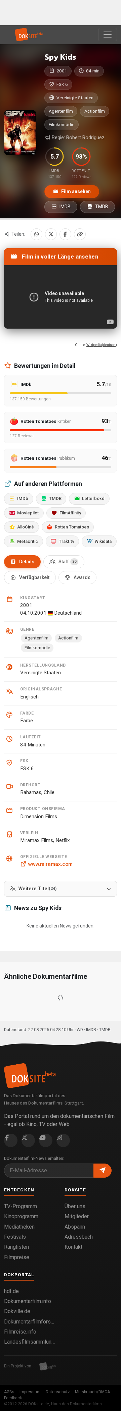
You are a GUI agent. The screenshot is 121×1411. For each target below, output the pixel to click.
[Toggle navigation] (107, 34)
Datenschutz (58, 1392)
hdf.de (11, 1291)
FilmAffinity (70, 512)
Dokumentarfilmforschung (30, 1321)
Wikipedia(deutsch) (101, 345)
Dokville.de (17, 1311)
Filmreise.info (20, 1332)
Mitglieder (77, 1216)
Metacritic (27, 541)
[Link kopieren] (80, 234)
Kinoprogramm (21, 1216)
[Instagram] (63, 1140)
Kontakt (73, 1247)
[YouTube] (45, 1140)
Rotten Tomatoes (72, 526)
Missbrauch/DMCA (92, 1392)
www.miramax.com (50, 864)
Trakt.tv (66, 541)
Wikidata (103, 541)
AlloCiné (25, 526)
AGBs (9, 1392)
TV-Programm (20, 1206)
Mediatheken (19, 1227)
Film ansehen (75, 191)
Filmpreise (16, 1257)
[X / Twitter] (51, 234)
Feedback (13, 1398)
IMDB (64, 206)
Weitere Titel (37, 889)
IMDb (22, 498)
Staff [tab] (67, 561)
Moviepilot (28, 512)
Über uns (75, 1206)
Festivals (15, 1237)
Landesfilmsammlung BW (30, 1342)
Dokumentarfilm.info (27, 1301)
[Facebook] (65, 234)
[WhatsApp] (36, 234)
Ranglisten (16, 1247)
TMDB (101, 206)
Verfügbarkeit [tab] (34, 577)
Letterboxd (93, 498)
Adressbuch (79, 1237)
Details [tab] (26, 561)
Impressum (30, 1392)
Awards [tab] (82, 577)
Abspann (75, 1227)
